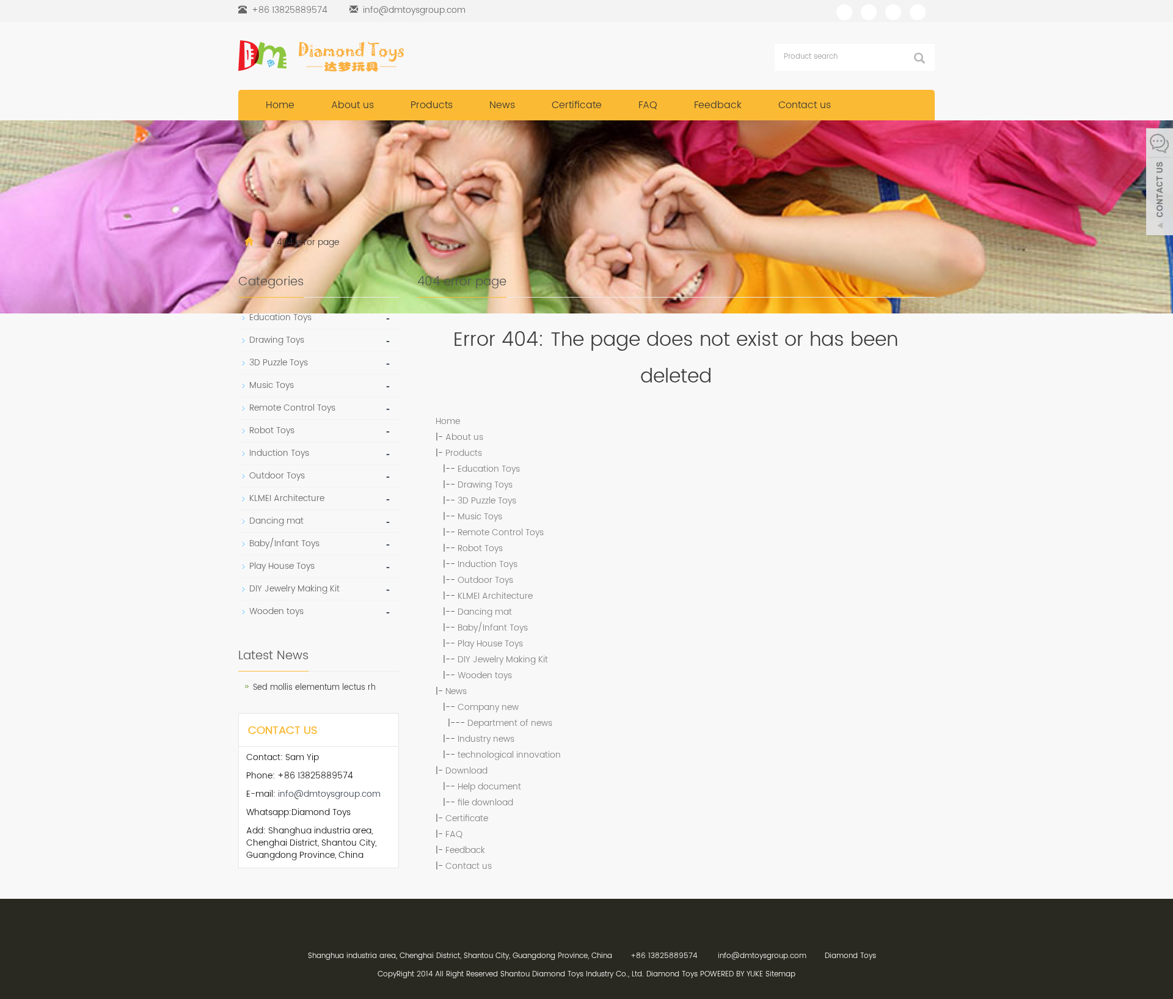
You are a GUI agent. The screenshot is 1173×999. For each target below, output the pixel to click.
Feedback (718, 105)
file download (485, 803)
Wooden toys (485, 675)
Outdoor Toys (485, 580)
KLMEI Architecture (495, 596)
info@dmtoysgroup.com (414, 10)
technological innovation (509, 755)
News (502, 105)
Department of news (509, 723)
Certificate (577, 105)
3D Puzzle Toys (487, 501)
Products (432, 105)
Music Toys (480, 517)
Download (466, 771)
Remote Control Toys (501, 532)
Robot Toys (480, 548)
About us (352, 105)
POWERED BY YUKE (733, 974)
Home (280, 105)
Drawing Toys (485, 485)
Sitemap (780, 974)
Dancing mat (485, 612)
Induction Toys (487, 564)
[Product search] (919, 58)
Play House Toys (490, 644)
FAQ (647, 105)
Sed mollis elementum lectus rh (314, 687)
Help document (489, 787)
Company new (488, 707)
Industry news (486, 739)
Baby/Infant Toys (493, 628)
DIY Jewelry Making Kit (503, 660)
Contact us (804, 105)
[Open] (1159, 183)
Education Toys (489, 469)
